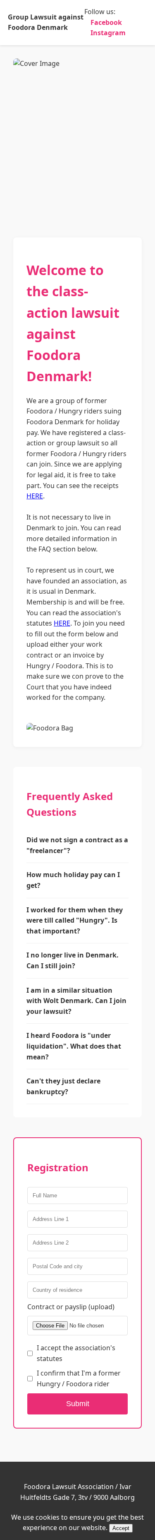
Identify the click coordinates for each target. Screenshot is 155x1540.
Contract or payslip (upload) (70, 1306)
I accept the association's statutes (76, 1353)
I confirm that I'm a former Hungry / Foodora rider (79, 1378)
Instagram (108, 32)
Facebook (106, 22)
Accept (120, 1528)
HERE (34, 495)
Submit (77, 1404)
